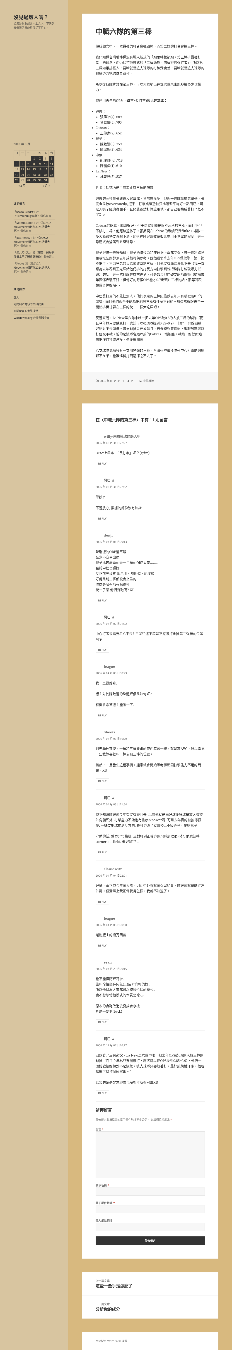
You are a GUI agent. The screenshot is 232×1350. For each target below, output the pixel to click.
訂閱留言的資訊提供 (26, 311)
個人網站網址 (104, 1221)
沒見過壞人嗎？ (31, 17)
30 (39, 180)
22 (34, 175)
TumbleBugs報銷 (27, 216)
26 (16, 180)
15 (34, 169)
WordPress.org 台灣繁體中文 (31, 318)
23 (39, 175)
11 (51, 164)
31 (45, 180)
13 (22, 169)
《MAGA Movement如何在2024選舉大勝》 (32, 227)
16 (39, 169)
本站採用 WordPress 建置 (111, 1341)
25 (51, 175)
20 (22, 175)
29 (34, 180)
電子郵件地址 (105, 1203)
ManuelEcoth (25, 223)
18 (51, 169)
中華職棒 (148, 381)
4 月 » (46, 186)
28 (28, 180)
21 (28, 175)
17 (45, 169)
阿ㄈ (133, 381)
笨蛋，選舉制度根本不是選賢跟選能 (34, 255)
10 (45, 164)
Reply (102, 463)
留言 (100, 1129)
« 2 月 (21, 186)
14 (28, 169)
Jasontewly (23, 238)
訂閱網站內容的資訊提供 (29, 304)
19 (16, 175)
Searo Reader (25, 212)
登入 (16, 297)
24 (45, 175)
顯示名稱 (102, 1185)
